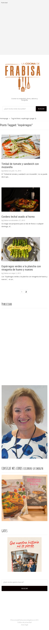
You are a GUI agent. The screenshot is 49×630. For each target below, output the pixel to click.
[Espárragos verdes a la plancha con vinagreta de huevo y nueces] (24, 249)
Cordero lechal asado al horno (18, 216)
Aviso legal (24, 625)
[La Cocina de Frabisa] (24, 77)
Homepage (4, 118)
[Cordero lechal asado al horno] (24, 199)
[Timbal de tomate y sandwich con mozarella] (24, 147)
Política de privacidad (25, 622)
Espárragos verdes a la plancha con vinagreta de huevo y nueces (21, 268)
